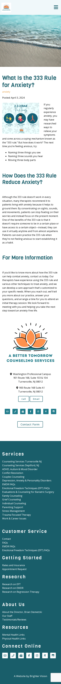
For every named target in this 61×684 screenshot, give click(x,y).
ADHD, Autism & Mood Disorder (20, 469)
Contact (6, 538)
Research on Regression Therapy (20, 591)
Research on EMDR (12, 588)
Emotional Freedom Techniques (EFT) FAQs (26, 488)
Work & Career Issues (14, 518)
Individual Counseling (14, 503)
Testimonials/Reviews (14, 619)
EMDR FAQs (8, 484)
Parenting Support (12, 507)
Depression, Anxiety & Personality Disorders (26, 480)
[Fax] (22, 411)
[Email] (7, 411)
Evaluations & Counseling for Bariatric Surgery (28, 492)
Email (36, 398)
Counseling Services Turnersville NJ (22, 461)
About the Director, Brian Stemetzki (22, 612)
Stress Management (13, 511)
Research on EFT (11, 584)
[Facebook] (30, 411)
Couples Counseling (13, 476)
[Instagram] (38, 411)
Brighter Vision (38, 676)
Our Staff (7, 616)
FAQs (5, 542)
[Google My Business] (53, 411)
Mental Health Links (13, 634)
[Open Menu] (56, 7)
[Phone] (15, 411)
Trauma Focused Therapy (16, 514)
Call (23, 398)
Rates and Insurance (13, 565)
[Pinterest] (46, 411)
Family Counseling (12, 495)
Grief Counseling (11, 499)
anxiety (6, 92)
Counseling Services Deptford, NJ (20, 465)
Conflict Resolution (12, 473)
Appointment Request (14, 569)
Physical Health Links (14, 638)
